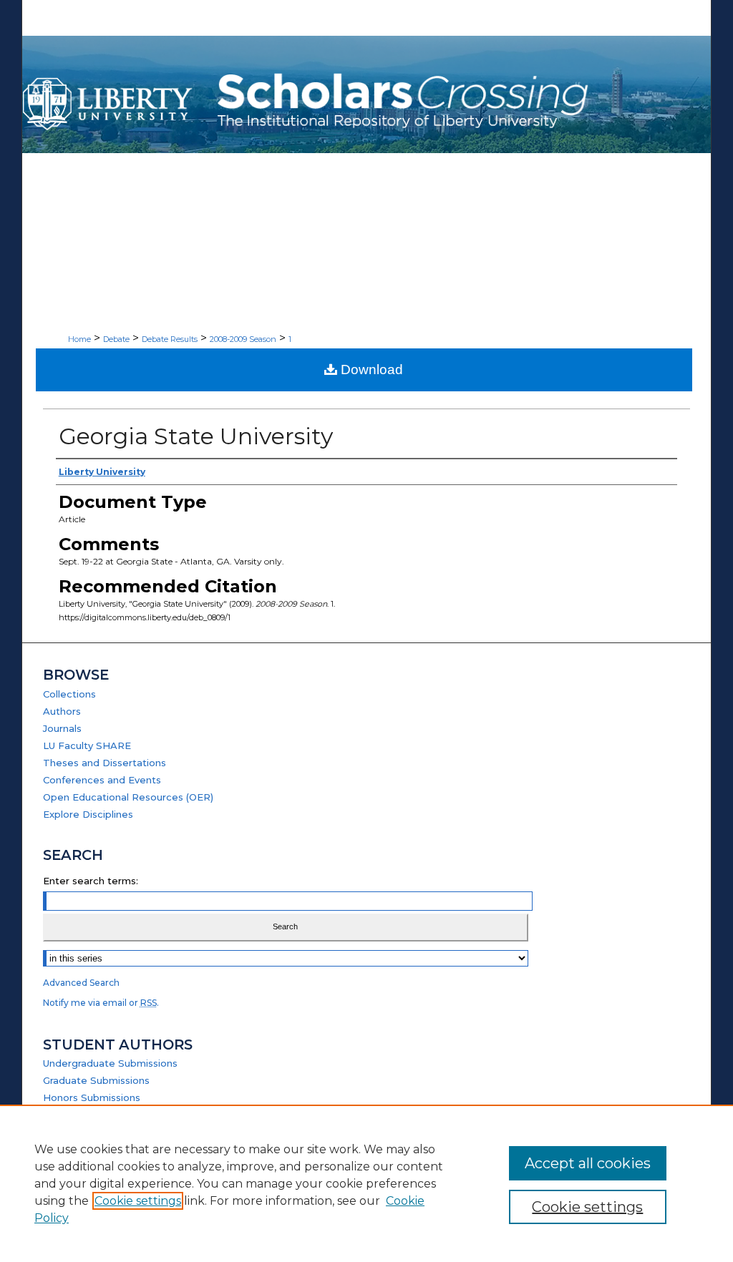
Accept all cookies (588, 1163)
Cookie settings (137, 1201)
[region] (366, 1183)
